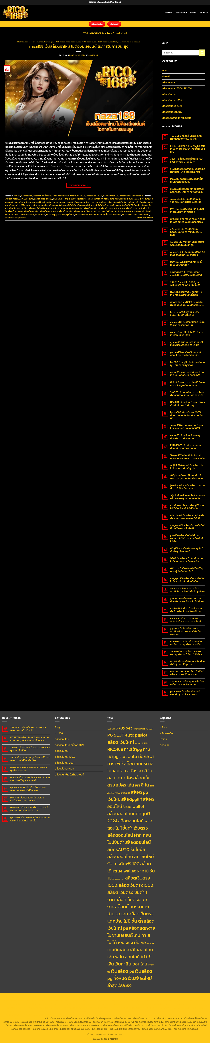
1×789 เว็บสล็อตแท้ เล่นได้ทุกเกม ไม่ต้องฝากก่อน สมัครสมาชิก (186, 560)
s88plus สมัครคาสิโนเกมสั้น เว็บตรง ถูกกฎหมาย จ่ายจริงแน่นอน (186, 477)
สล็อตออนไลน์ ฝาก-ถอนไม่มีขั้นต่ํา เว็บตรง (94, 205)
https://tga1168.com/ (101, 1000)
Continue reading (79, 185)
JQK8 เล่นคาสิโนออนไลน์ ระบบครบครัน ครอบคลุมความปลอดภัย (187, 497)
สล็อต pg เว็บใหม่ (66, 202)
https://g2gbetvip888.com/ (78, 1011)
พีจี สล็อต (105, 198)
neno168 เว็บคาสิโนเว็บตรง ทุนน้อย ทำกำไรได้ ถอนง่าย (185, 437)
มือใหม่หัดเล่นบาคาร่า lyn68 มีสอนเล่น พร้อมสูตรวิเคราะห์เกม (187, 384)
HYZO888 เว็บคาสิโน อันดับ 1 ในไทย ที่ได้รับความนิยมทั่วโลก (186, 293)
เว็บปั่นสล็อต (40, 214)
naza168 (16, 198)
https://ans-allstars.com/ (57, 1004)
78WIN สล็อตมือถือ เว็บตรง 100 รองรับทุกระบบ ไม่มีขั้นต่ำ (186, 160)
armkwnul (93, 55)
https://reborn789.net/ (180, 1004)
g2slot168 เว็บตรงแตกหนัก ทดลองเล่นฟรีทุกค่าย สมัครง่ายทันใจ (186, 232)
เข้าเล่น (193, 12)
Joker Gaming (139, 728)
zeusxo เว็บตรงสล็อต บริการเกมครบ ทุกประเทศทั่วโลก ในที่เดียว (186, 653)
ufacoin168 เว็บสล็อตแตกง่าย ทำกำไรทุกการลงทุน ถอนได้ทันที (187, 517)
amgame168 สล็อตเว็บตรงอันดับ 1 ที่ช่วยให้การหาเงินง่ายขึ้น (187, 527)
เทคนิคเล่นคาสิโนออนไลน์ (134, 211)
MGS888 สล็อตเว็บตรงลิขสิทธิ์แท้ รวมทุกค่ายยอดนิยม (187, 180)
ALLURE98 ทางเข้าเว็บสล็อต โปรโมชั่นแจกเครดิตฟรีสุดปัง (186, 467)
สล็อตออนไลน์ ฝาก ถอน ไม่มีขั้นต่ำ (62, 205)
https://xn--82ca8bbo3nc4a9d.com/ (160, 1011)
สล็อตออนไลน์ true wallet (37, 205)
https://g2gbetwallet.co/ (191, 1011)
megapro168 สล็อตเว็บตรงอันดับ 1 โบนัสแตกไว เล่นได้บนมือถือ (187, 580)
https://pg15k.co (181, 997)
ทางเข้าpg (65, 198)
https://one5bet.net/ (120, 1004)
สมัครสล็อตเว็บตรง (50, 202)
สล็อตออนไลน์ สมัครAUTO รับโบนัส (125, 205)
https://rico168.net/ (79, 1004)
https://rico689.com (72, 997)
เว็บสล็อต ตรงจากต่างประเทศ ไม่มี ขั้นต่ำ (91, 214)
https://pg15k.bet (131, 997)
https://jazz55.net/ (52, 1007)
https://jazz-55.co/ (194, 1007)
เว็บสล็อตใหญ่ (143, 214)
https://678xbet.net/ (16, 1004)
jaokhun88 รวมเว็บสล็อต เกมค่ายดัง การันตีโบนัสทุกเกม (187, 487)
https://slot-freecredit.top (126, 1007)
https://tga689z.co (33, 997)
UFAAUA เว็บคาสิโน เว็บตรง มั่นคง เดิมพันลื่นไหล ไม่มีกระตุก (187, 404)
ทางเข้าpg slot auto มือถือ (82, 198)
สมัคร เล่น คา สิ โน (136, 198)
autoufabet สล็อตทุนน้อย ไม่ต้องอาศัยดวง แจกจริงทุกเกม (187, 683)
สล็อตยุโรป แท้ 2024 (17, 205)
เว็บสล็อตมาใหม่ (115, 214)
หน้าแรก (168, 12)
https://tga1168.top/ (178, 1000)
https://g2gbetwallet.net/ (130, 1011)
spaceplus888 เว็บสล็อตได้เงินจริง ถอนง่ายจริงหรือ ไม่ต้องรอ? (186, 200)
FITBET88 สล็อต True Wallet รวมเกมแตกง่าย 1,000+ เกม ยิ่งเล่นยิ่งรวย (187, 148)
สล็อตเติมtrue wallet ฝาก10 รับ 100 (68, 208)
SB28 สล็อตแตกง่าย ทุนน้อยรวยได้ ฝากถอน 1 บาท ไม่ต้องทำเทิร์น (187, 170)
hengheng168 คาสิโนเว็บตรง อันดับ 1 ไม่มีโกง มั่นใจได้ (185, 313)
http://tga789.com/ (140, 1000)
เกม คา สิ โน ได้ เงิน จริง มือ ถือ (110, 211)
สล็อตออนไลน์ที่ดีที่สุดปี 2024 (48, 42)
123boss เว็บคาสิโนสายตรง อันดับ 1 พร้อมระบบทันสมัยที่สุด (187, 243)
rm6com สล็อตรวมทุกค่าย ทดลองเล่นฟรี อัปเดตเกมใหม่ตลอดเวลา (187, 220)
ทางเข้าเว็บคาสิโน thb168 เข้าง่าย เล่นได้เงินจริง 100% (186, 333)
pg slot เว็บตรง (142, 743)
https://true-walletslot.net (100, 1007)
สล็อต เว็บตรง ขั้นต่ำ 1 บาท (84, 202)
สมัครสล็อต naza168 (33, 202)
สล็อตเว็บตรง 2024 (94, 42)
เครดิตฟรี (150, 943)
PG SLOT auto (27, 198)
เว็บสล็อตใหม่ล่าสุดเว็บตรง (15, 217)
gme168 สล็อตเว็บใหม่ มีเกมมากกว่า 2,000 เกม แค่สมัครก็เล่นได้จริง (187, 538)
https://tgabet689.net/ (78, 1014)
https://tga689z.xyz (52, 997)
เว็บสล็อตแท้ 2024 (129, 214)
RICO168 (56, 198)
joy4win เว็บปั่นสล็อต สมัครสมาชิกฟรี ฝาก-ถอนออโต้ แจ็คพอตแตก (185, 631)
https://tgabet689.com (55, 1014)
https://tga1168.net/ (158, 1000)
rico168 (20, 42)
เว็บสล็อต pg (51, 214)
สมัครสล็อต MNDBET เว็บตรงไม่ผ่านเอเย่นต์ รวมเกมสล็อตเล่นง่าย (187, 303)
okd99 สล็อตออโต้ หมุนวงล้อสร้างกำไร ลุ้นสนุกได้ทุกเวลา (187, 663)
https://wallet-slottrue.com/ (150, 1014)
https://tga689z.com (14, 997)
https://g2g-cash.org (92, 997)
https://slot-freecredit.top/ (31, 1018)
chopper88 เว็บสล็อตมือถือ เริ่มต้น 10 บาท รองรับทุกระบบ (187, 323)
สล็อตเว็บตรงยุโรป (31, 211)
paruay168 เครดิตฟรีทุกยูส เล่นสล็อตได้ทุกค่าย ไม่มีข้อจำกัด (186, 354)
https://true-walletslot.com (152, 1007)
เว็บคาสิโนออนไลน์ (27, 214)
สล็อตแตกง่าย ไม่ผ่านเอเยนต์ (129, 42)
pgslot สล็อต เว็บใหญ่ (43, 198)
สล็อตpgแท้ (133, 202)
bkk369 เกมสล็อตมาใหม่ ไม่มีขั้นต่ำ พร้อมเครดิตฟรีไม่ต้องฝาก (187, 673)
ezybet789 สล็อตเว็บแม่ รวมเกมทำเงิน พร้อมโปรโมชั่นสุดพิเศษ (186, 610)
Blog (164, 70)
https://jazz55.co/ (56, 1011)
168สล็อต (111, 728)
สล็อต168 (125, 793)
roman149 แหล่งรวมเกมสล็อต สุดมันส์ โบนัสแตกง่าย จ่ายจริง (187, 253)
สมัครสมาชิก (181, 12)
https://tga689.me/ (34, 1014)
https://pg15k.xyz (165, 997)
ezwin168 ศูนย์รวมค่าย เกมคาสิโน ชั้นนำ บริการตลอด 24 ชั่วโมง (187, 343)
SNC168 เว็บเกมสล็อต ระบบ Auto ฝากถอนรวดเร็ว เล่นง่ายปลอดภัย (187, 394)
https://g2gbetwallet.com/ (105, 1011)
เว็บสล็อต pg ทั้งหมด (65, 214)
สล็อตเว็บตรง (65, 42)
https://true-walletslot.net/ (178, 1014)
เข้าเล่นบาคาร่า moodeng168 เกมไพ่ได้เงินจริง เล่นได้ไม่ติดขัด (187, 507)
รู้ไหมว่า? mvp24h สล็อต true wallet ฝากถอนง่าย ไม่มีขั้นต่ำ (185, 283)
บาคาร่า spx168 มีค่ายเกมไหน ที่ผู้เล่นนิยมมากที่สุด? (186, 263)
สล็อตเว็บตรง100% (110, 42)
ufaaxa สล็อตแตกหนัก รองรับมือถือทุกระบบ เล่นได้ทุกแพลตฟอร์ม (187, 190)
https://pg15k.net (198, 997)
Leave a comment (145, 217)
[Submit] (202, 52)
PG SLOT (150, 728)
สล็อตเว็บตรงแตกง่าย (49, 211)
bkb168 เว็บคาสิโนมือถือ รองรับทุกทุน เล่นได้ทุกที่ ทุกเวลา (187, 364)
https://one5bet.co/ (139, 1004)
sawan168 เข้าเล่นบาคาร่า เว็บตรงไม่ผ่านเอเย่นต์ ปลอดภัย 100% (187, 426)
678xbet (8, 198)
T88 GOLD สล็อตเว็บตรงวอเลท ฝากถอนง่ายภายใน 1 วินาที (186, 137)
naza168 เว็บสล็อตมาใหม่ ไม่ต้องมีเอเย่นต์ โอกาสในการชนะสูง (78, 46)
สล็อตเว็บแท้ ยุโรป (66, 211)
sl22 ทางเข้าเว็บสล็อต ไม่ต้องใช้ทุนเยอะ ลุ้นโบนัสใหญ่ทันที (187, 570)
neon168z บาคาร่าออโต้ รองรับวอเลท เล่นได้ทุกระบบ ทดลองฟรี (187, 373)
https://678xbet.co (35, 1004)
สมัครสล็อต (18, 202)
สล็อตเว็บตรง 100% (78, 42)
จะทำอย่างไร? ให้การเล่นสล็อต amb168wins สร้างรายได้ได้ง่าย (186, 273)
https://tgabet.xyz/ (121, 1000)
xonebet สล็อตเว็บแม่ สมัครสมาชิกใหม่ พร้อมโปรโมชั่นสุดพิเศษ (187, 590)
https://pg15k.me (148, 997)
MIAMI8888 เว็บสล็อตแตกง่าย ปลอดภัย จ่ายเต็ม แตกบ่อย (185, 447)
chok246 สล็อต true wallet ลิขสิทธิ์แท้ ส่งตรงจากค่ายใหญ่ (185, 620)
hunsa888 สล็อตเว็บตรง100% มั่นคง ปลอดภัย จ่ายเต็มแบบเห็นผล (186, 415)
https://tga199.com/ (159, 1004)
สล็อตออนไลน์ (30, 42)
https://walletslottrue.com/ (123, 1014)
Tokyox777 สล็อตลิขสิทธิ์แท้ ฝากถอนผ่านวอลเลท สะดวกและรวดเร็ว (187, 457)
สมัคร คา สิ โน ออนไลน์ (118, 198)
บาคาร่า (97, 198)
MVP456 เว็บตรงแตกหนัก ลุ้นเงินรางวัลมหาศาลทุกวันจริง (187, 210)
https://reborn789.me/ (31, 1007)
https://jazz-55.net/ (37, 1011)
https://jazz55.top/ (175, 1007)
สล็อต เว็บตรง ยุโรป (104, 202)
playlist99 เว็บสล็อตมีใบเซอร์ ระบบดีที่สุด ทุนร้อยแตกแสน (185, 693)
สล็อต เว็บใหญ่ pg (120, 202)
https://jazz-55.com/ (17, 1011)
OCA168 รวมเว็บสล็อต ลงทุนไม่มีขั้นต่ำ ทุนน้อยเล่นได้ (186, 550)
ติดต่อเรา (204, 12)
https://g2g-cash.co (112, 997)
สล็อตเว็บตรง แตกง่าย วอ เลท (113, 208)
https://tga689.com (15, 1014)
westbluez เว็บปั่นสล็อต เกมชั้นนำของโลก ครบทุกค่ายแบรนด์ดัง (187, 643)
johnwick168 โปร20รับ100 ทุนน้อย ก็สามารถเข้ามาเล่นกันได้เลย (187, 600)
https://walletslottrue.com (74, 1007)
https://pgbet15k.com (14, 1000)
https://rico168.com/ (99, 1004)
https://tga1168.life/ (197, 1000)
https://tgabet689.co (99, 1014)
